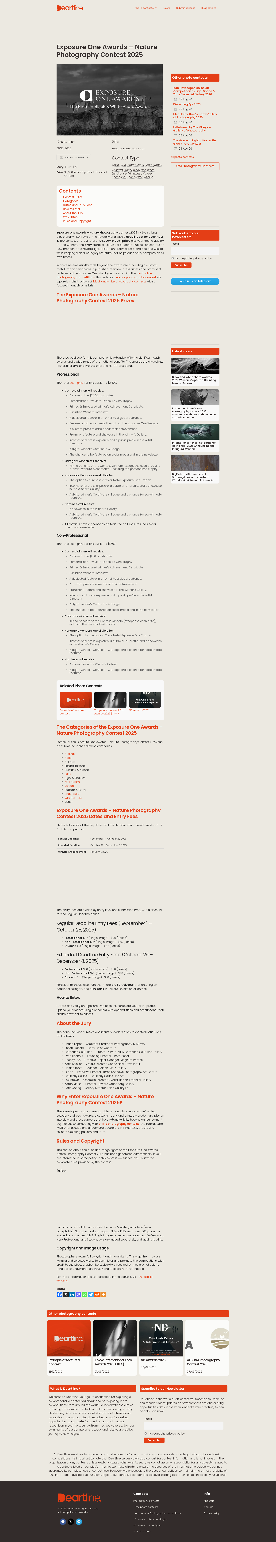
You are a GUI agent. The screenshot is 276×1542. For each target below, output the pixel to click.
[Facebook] (59, 1294)
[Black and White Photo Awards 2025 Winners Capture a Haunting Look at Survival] (194, 366)
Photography (153, 165)
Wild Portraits (73, 798)
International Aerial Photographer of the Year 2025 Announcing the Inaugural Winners (194, 446)
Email (175, 244)
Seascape (118, 177)
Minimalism (72, 782)
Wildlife (148, 177)
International (135, 165)
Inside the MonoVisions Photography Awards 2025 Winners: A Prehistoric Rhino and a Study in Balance (194, 413)
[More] (103, 1294)
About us (209, 1500)
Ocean (69, 786)
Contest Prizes (73, 197)
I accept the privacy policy (193, 258)
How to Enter (71, 209)
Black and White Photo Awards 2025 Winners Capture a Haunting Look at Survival (194, 380)
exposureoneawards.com (129, 148)
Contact (208, 1507)
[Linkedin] (72, 1294)
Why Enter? (70, 217)
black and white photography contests (119, 281)
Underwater (134, 177)
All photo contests (182, 157)
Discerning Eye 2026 (187, 104)
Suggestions (208, 8)
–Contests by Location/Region (150, 1519)
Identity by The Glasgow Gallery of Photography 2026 (195, 115)
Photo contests (144, 8)
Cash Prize (119, 165)
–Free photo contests (145, 1507)
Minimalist (134, 173)
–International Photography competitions (157, 1513)
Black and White (144, 170)
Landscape (119, 173)
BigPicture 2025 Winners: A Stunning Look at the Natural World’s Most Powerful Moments (193, 477)
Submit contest (185, 8)
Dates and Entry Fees (77, 205)
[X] (66, 1294)
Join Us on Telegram (197, 281)
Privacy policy (211, 1513)
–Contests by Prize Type (147, 1525)
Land (68, 774)
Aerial (128, 170)
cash (73, 383)
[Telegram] (91, 1294)
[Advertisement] (110, 33)
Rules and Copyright (77, 221)
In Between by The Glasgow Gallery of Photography (192, 128)
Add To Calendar (74, 157)
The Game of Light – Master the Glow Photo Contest (195, 142)
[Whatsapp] (84, 1294)
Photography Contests (195, 166)
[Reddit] (97, 1294)
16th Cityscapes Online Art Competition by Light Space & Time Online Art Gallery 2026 (194, 91)
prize (80, 383)
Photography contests (146, 1500)
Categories (70, 201)
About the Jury (73, 213)
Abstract (117, 170)
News (167, 8)
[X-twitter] (71, 1521)
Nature (147, 173)
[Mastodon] (78, 1294)
